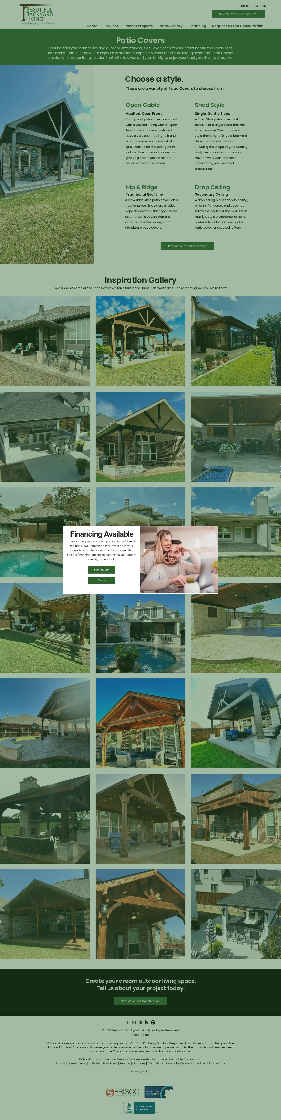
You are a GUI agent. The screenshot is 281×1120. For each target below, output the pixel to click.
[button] (101, 580)
